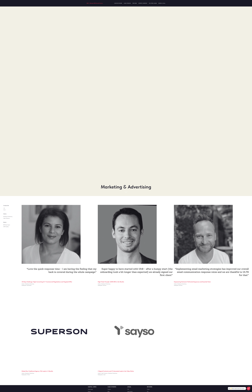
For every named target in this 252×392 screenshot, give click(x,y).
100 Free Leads (153, 3)
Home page (90, 389)
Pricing (135, 3)
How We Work (118, 3)
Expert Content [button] (143, 3)
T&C (128, 389)
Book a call (162, 3)
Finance (109, 389)
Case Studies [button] (127, 3)
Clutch (148, 389)
